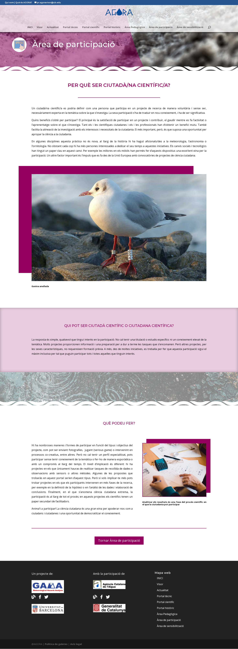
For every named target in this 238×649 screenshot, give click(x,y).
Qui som (9, 2)
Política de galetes (56, 644)
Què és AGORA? (23, 2)
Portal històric (112, 27)
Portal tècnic (70, 27)
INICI (30, 27)
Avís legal (76, 644)
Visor (40, 27)
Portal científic (91, 27)
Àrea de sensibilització (190, 27)
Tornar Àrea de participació (119, 540)
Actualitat (53, 27)
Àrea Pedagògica (135, 27)
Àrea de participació (161, 27)
